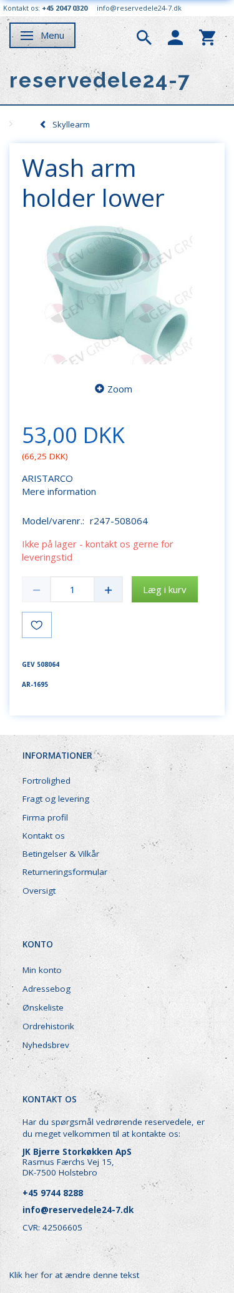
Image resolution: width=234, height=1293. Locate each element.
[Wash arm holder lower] (117, 293)
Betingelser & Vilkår (60, 853)
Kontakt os (43, 835)
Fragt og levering (55, 798)
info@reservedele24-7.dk (139, 7)
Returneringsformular (64, 871)
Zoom (119, 388)
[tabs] (144, 36)
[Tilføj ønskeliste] (37, 625)
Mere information (59, 491)
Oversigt (39, 890)
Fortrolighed (46, 780)
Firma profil (45, 817)
